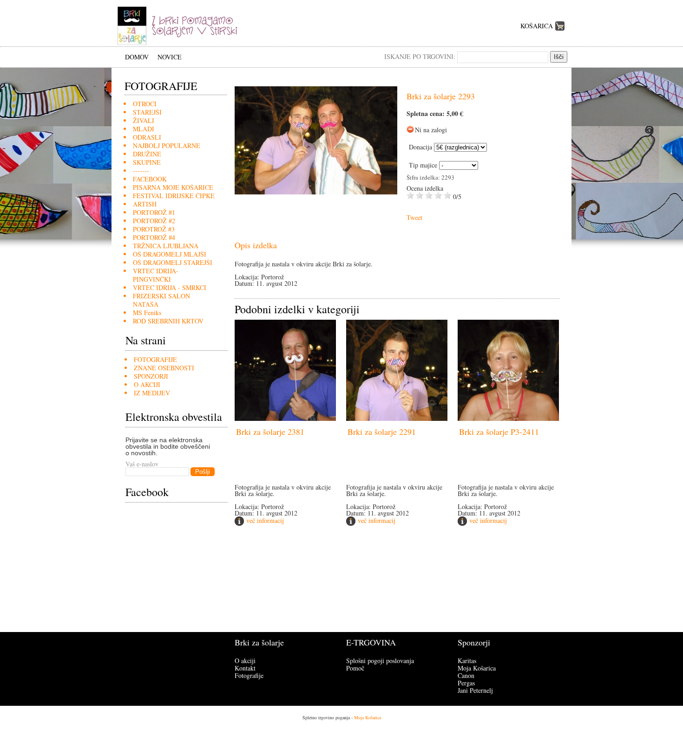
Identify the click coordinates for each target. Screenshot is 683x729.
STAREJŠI (147, 112)
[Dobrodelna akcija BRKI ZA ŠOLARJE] (180, 43)
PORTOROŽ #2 (154, 220)
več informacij (265, 520)
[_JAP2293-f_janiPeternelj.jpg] (316, 191)
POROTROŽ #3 (154, 229)
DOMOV (137, 56)
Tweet (414, 217)
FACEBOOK (150, 178)
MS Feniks (147, 312)
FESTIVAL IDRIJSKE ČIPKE (174, 195)
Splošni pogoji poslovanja (380, 660)
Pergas (466, 682)
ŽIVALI (143, 120)
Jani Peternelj (475, 690)
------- (141, 170)
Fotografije (249, 675)
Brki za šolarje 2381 (270, 431)
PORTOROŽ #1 (154, 212)
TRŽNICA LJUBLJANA (165, 245)
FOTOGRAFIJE (155, 359)
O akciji (245, 660)
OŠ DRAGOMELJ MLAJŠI (169, 254)
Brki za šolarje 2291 (382, 431)
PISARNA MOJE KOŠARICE (173, 187)
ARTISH (145, 204)
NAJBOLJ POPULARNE (166, 145)
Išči (559, 56)
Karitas (467, 660)
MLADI (143, 128)
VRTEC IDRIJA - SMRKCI (169, 287)
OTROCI (145, 103)
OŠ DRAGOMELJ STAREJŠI (172, 262)
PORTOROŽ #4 (154, 237)
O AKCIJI (147, 384)
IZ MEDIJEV (152, 392)
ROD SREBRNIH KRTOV (168, 320)
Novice (170, 56)
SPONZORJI (151, 376)
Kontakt (245, 668)
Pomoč (355, 668)
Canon (466, 675)
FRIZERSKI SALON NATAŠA (161, 300)
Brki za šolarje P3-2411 (499, 431)
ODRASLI (147, 137)
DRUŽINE (147, 153)
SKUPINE (147, 162)
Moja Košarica (477, 668)
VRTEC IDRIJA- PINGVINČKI (155, 275)
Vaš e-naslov (141, 463)
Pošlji (202, 471)
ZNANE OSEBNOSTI (164, 367)
